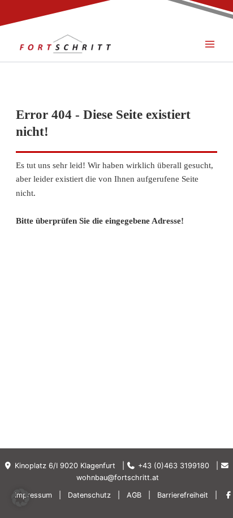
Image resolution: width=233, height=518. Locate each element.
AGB (134, 495)
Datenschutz (89, 495)
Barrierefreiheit (182, 495)
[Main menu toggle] (210, 44)
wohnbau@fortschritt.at (117, 477)
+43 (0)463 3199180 (173, 465)
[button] (20, 497)
